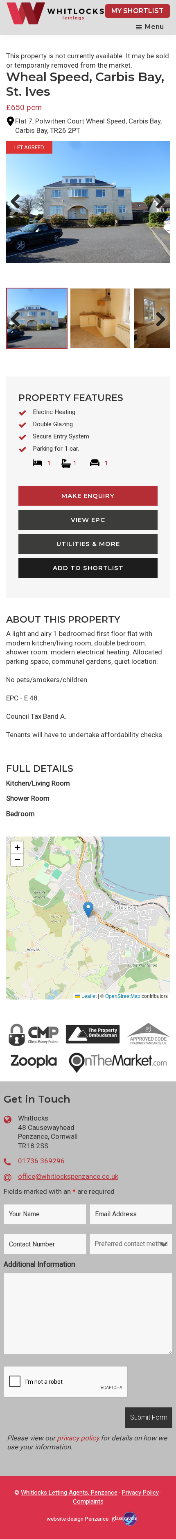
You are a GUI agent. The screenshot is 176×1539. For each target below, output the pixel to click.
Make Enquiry (88, 496)
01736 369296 (41, 1161)
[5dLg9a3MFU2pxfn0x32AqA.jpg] (88, 202)
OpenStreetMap (122, 995)
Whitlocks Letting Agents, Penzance (69, 1492)
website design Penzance (77, 1518)
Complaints (88, 1501)
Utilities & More (88, 544)
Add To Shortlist (88, 568)
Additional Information (39, 1264)
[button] (88, 909)
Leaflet (88, 995)
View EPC (88, 520)
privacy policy (78, 1438)
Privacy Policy (140, 1492)
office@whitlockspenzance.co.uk (68, 1176)
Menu (154, 27)
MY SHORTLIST (137, 11)
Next (159, 209)
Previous (17, 209)
